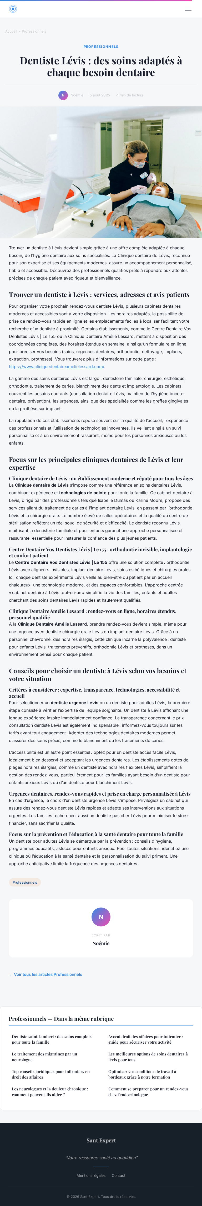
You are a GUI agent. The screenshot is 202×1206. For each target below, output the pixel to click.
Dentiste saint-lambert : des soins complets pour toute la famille (52, 1039)
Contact (118, 1175)
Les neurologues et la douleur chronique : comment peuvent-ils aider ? (50, 1091)
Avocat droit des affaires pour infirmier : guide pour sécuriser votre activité (145, 1039)
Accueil (11, 31)
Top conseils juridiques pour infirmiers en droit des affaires (51, 1074)
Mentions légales (91, 1175)
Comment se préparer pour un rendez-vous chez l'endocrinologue (148, 1091)
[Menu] (188, 9)
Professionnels (34, 31)
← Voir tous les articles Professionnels (45, 974)
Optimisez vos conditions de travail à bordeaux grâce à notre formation (142, 1074)
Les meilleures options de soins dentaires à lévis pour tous (148, 1056)
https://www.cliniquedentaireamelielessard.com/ (56, 366)
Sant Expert (101, 1140)
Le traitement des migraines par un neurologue (44, 1056)
